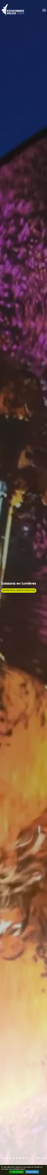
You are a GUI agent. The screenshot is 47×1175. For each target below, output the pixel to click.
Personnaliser (32, 1172)
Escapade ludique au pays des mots (20, 592)
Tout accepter (17, 1172)
